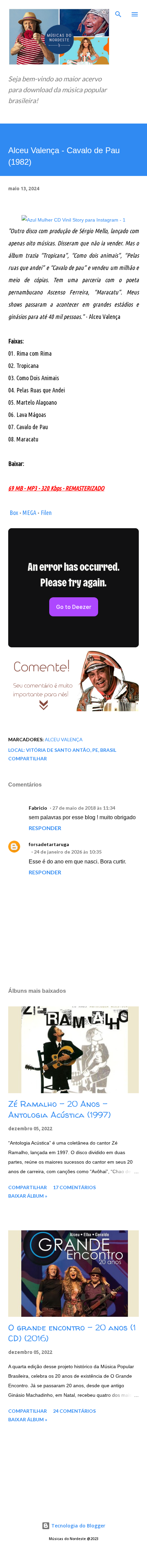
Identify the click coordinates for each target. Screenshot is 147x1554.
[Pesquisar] (118, 12)
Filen (46, 512)
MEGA (29, 512)
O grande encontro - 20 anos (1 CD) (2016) (72, 1333)
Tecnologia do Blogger (77, 1525)
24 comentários (74, 1411)
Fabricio (38, 808)
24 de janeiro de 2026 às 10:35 (68, 852)
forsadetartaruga (49, 844)
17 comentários (74, 1187)
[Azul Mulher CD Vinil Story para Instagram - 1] (73, 220)
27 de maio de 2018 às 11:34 (83, 808)
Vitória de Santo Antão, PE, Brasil (71, 750)
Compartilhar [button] (27, 758)
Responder (45, 828)
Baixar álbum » (27, 1196)
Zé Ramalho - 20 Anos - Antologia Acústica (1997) (59, 1109)
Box (14, 512)
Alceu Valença (64, 739)
